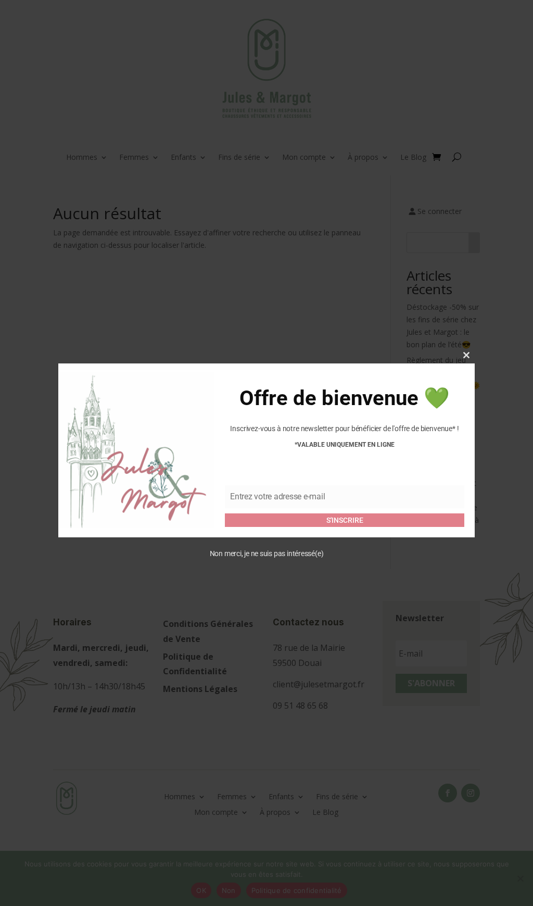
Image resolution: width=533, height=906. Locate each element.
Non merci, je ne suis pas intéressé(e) (267, 553)
